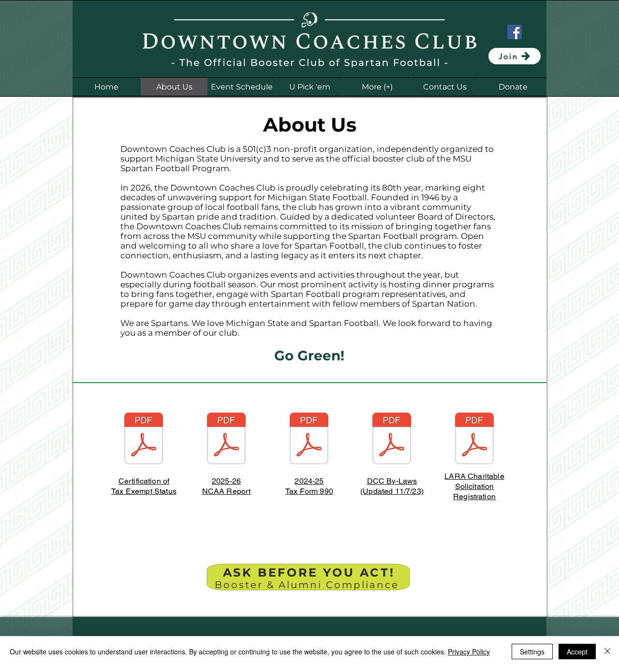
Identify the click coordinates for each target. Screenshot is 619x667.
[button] (377, 86)
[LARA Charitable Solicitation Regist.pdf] (474, 440)
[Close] (607, 651)
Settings (532, 651)
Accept (577, 651)
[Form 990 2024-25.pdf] (309, 440)
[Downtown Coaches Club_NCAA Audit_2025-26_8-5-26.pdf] (226, 440)
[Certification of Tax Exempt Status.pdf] (143, 440)
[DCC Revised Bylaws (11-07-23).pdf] (391, 440)
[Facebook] (514, 32)
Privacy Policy (469, 651)
